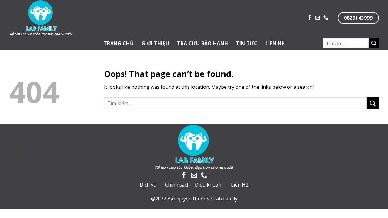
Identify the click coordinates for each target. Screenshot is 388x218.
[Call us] (325, 18)
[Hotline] (13, 158)
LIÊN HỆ (275, 43)
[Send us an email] (317, 18)
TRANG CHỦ (119, 43)
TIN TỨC (246, 43)
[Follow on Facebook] (309, 18)
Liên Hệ (239, 184)
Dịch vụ (148, 184)
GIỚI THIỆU (155, 43)
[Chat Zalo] (13, 173)
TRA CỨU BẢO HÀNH (202, 43)
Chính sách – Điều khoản (193, 184)
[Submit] (374, 43)
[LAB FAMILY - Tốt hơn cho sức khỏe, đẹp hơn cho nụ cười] (62, 18)
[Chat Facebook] (13, 188)
